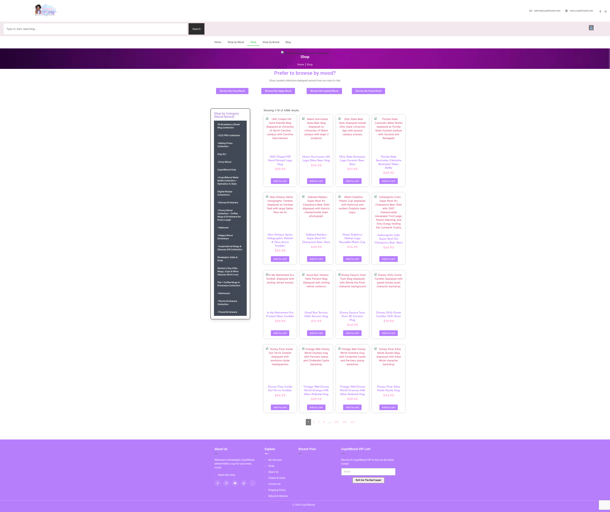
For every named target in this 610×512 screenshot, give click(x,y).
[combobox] (95, 29)
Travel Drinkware (227, 312)
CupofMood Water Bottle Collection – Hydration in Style (228, 180)
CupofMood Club (226, 169)
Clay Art (221, 154)
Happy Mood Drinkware (225, 237)
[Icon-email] (252, 483)
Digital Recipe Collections (224, 193)
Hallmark (223, 227)
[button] (591, 27)
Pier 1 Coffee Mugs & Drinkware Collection (228, 284)
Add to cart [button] (280, 181)
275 (352, 422)
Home (217, 42)
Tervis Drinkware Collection (227, 303)
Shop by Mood (236, 42)
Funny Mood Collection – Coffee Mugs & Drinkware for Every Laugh (229, 215)
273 (336, 422)
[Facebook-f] (600, 11)
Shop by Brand (271, 42)
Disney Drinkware (227, 202)
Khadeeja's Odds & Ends (227, 259)
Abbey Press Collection (225, 145)
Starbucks (223, 293)
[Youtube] (235, 483)
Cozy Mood (224, 161)
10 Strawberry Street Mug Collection (228, 126)
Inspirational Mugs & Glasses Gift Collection (229, 248)
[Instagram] (605, 11)
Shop (253, 42)
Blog (288, 42)
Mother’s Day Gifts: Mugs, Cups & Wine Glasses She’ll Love (227, 271)
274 (344, 422)
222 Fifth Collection (228, 135)
